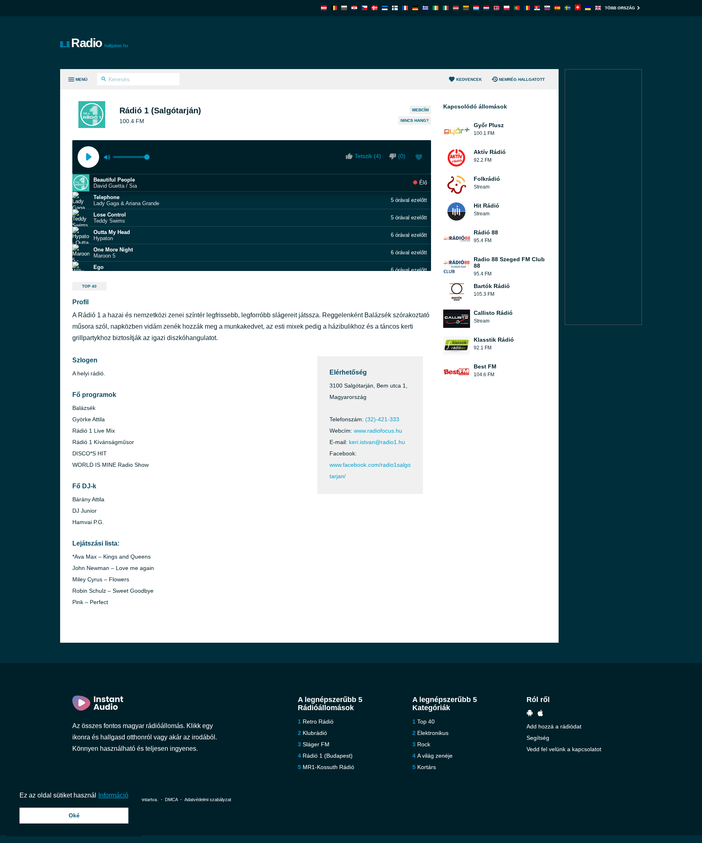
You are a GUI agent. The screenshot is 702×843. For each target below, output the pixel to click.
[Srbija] (537, 7)
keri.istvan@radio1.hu (377, 442)
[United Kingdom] (598, 7)
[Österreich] (324, 7)
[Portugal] (517, 7)
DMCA (171, 799)
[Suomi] (395, 7)
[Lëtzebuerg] (476, 7)
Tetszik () (368, 156)
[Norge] (496, 7)
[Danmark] (374, 7)
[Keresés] (104, 80)
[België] (334, 7)
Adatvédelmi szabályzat (207, 799)
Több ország (620, 8)
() (401, 156)
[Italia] (445, 7)
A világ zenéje (435, 755)
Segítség (537, 738)
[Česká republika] (364, 7)
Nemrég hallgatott (522, 79)
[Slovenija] (547, 7)
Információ (113, 795)
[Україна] (588, 7)
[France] (405, 7)
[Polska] (506, 7)
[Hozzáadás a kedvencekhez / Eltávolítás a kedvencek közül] (419, 158)
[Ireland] (435, 7)
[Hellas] (425, 7)
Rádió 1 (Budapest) (328, 755)
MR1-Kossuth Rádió (328, 767)
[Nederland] (486, 7)
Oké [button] (74, 815)
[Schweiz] (578, 7)
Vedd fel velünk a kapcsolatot (563, 749)
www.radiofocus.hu (378, 430)
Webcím (420, 110)
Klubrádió (315, 733)
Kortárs (426, 767)
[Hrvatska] (354, 7)
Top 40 (89, 286)
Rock (423, 744)
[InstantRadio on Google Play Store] (529, 714)
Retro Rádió (318, 721)
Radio (99, 43)
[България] (344, 7)
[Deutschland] (415, 7)
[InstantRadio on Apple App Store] (540, 714)
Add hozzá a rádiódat (553, 726)
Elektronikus (432, 733)
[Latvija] (456, 7)
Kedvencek (469, 79)
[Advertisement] (443, 42)
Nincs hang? (415, 120)
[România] (527, 7)
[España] (557, 7)
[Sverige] (567, 7)
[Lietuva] (466, 7)
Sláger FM (316, 744)
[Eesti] (385, 7)
